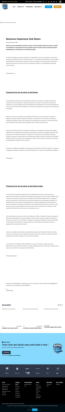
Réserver (58, 384)
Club (14, 6)
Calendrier (17, 391)
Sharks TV (39, 6)
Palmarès (4, 394)
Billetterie (57, 6)
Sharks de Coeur (28, 1)
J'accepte (34, 409)
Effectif (16, 389)
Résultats (17, 393)
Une (3, 326)
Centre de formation (6, 384)
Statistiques (17, 397)
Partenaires (29, 6)
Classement (17, 395)
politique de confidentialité (14, 355)
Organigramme (5, 386)
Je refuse (29, 409)
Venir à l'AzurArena (37, 1)
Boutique (48, 6)
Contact (37, 394)
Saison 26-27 (20, 6)
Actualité (17, 386)
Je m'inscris (6, 352)
